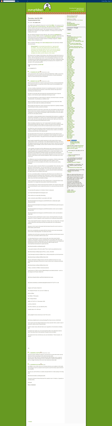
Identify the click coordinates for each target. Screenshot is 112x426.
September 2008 (71, 95)
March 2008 (69, 89)
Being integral (34, 46)
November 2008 (70, 97)
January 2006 (70, 61)
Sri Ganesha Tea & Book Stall (75, 167)
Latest (69, 33)
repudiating (56, 34)
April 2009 (69, 102)
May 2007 (69, 78)
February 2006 (70, 62)
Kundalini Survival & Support (73, 162)
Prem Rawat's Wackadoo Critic (74, 46)
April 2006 (69, 64)
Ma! (70, 145)
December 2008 (70, 98)
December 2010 (70, 121)
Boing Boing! (80, 145)
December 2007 (70, 85)
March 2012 (69, 128)
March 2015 (69, 137)
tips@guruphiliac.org (72, 16)
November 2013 (70, 134)
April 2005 (69, 51)
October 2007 (70, 83)
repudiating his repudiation (50, 35)
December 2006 (70, 73)
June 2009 (69, 105)
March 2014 (69, 135)
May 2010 (69, 116)
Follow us (69, 19)
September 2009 (71, 108)
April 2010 (69, 115)
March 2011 (69, 122)
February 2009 (70, 100)
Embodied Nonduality (72, 25)
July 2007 (69, 80)
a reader (70, 152)
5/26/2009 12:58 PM (35, 352)
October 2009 (70, 109)
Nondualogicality (71, 23)
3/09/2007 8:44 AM (35, 81)
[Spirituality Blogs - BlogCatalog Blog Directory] (77, 142)
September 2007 (71, 82)
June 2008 (69, 92)
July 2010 (69, 118)
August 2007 (70, 81)
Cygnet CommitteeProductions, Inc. (71, 192)
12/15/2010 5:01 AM (35, 364)
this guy (38, 42)
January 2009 (70, 99)
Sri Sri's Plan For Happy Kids (74, 43)
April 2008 (69, 90)
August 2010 (70, 120)
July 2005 (69, 55)
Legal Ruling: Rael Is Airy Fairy (74, 36)
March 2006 (69, 63)
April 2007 (69, 77)
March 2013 (69, 132)
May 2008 (69, 91)
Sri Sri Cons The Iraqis (72, 38)
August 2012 (70, 130)
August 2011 (70, 123)
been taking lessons (47, 42)
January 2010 (70, 112)
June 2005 (69, 54)
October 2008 (70, 96)
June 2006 (69, 66)
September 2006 (71, 69)
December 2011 (70, 127)
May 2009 (69, 104)
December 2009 (70, 111)
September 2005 (71, 57)
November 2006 (70, 72)
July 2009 (69, 106)
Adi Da (37, 35)
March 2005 (69, 50)
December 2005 (70, 60)
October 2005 (70, 58)
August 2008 (70, 94)
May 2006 (69, 65)
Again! (68, 146)
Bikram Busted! (71, 39)
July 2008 (69, 93)
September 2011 (71, 124)
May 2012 (69, 129)
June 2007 (69, 79)
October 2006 (70, 71)
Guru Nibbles (70, 49)
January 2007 (70, 74)
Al (42, 364)
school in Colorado (51, 37)
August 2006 (70, 68)
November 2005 (70, 59)
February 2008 (70, 88)
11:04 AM (41, 64)
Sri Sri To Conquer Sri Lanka (73, 40)
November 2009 (70, 110)
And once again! (74, 148)
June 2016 (69, 138)
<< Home (30, 421)
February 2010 (70, 113)
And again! (72, 146)
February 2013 (70, 131)
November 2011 (70, 126)
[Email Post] (46, 65)
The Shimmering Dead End (73, 24)
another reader (71, 155)
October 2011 (70, 125)
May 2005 (69, 52)
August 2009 (70, 107)
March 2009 (69, 101)
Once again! (78, 146)
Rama (69, 171)
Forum (81, 20)
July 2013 (69, 133)
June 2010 (69, 117)
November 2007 (70, 84)
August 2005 (70, 56)
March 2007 (69, 76)
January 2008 (70, 87)
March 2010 (69, 114)
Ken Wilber (52, 25)
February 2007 (70, 75)
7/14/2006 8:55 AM (35, 72)
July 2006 (69, 67)
